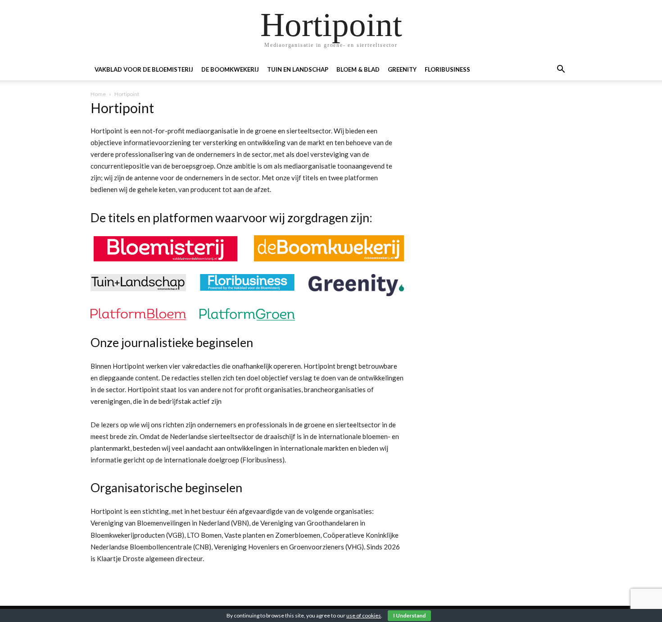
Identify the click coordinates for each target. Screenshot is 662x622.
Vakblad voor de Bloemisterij (144, 69)
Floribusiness (447, 69)
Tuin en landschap (297, 69)
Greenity (402, 69)
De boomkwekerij (230, 69)
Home (98, 94)
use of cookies (363, 615)
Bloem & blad (358, 69)
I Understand (409, 615)
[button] (560, 70)
